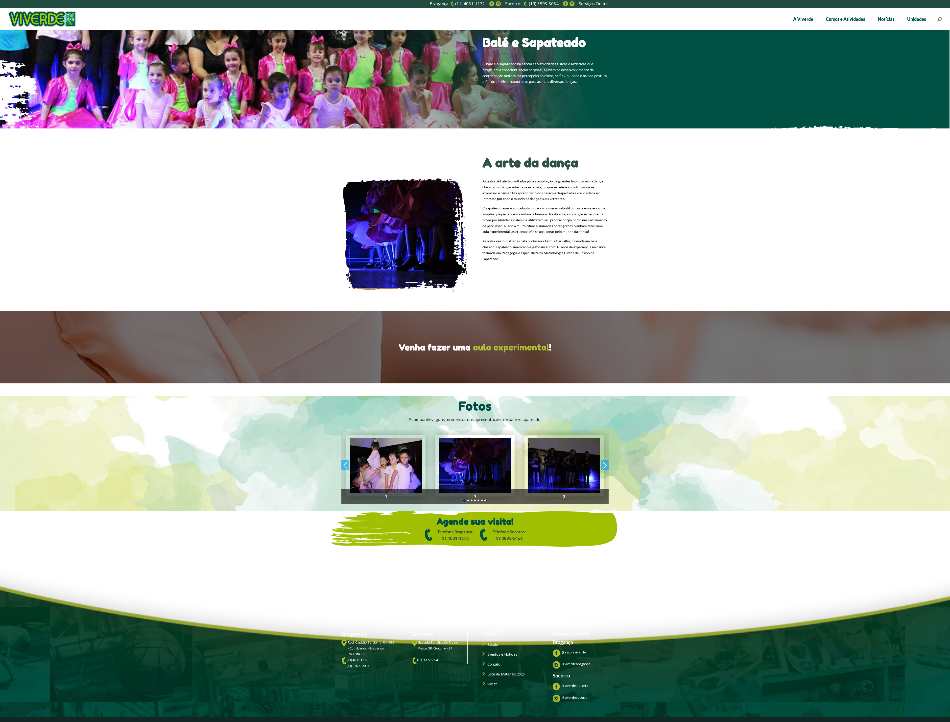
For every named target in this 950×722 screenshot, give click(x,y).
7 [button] (485, 500)
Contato (493, 664)
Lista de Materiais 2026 (506, 674)
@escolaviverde (574, 652)
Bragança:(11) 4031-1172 (457, 3)
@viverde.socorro (575, 685)
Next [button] (605, 465)
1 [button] (464, 500)
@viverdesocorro (575, 697)
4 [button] (475, 500)
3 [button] (471, 500)
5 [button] (478, 500)
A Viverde (803, 19)
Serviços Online (594, 4)
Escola (492, 644)
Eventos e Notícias (502, 654)
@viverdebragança (576, 664)
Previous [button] (345, 465)
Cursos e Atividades (845, 19)
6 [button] (482, 500)
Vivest (492, 684)
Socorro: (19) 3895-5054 (532, 3)
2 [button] (468, 500)
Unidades (916, 19)
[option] (385, 467)
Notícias (886, 19)
